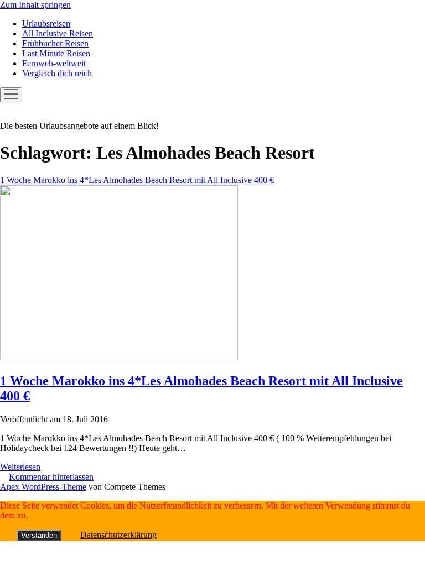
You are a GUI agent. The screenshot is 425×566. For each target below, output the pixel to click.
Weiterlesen (20, 466)
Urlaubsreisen (46, 23)
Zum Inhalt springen (35, 4)
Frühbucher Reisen (55, 43)
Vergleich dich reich (57, 73)
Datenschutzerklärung (118, 534)
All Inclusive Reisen (57, 33)
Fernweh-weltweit (54, 63)
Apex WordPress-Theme (43, 486)
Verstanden (39, 535)
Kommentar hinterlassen (51, 476)
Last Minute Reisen (56, 53)
